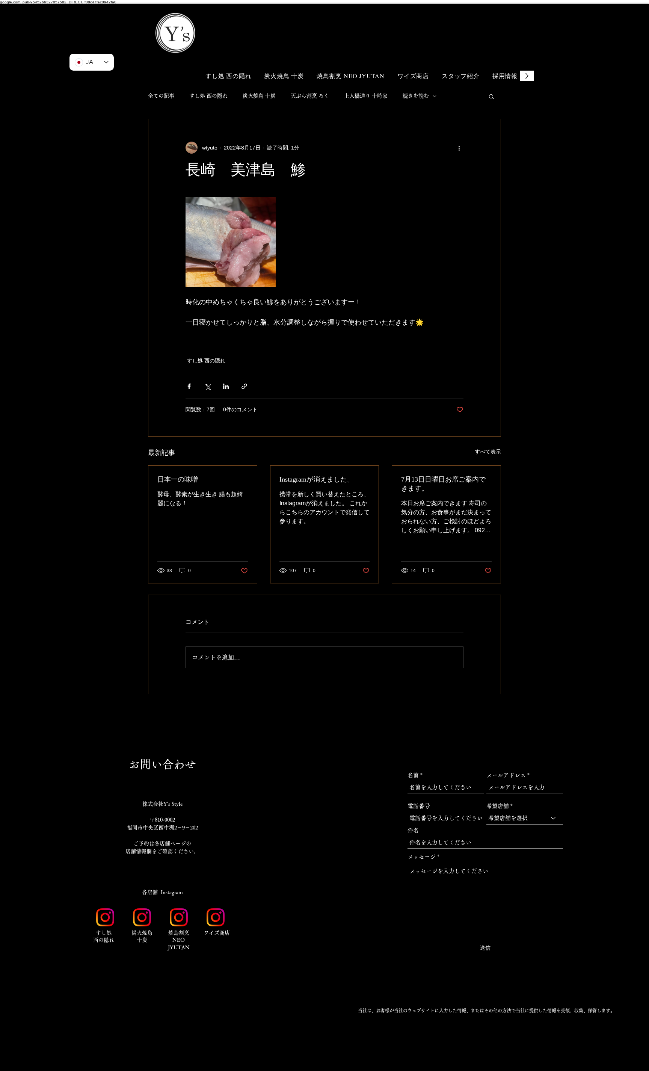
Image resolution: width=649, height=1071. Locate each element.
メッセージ (422, 857)
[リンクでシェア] (244, 386)
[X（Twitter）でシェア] (207, 386)
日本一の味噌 (177, 479)
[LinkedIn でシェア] (225, 386)
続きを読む (416, 95)
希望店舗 (497, 806)
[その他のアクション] (458, 147)
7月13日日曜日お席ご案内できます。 (443, 484)
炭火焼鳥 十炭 (259, 95)
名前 (413, 775)
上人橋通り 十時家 (366, 95)
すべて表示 (488, 452)
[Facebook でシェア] (189, 386)
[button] (486, 21)
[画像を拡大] (231, 242)
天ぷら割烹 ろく (310, 95)
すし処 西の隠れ (208, 95)
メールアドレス (506, 775)
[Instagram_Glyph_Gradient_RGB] (105, 917)
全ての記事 (161, 95)
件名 (413, 830)
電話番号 (419, 806)
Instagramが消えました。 (316, 479)
